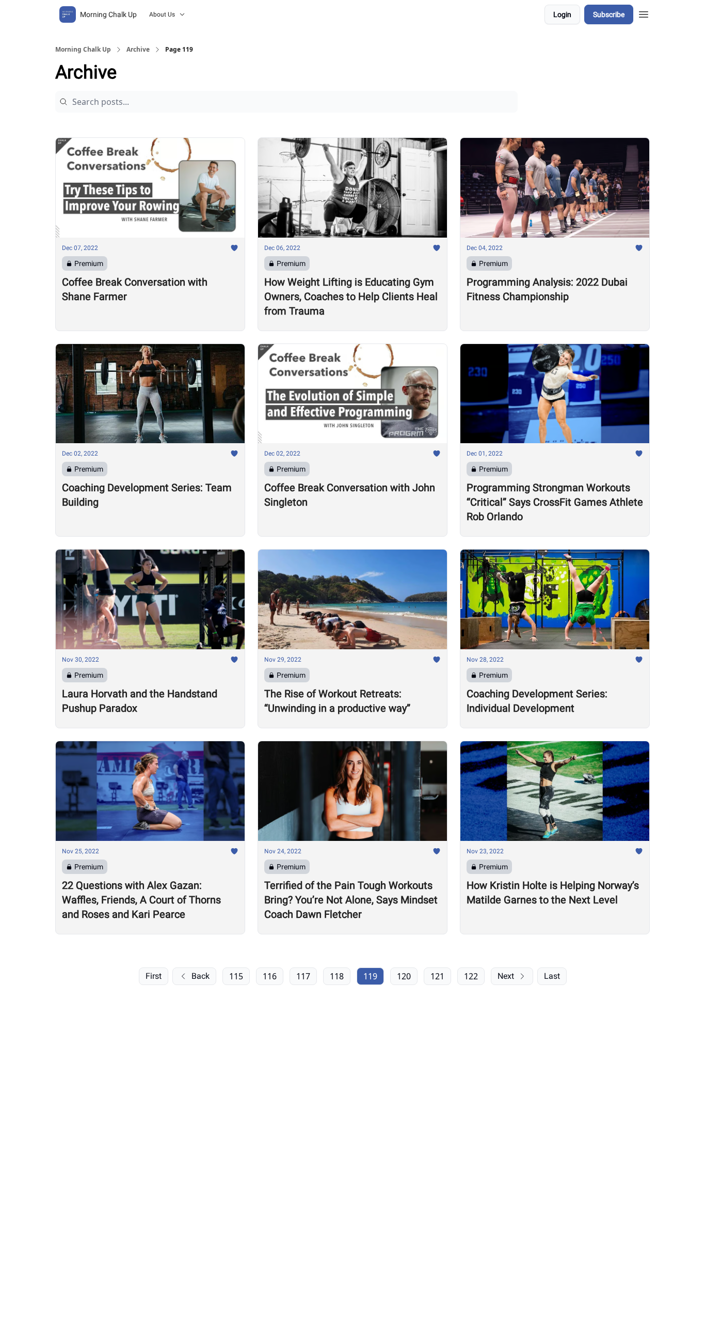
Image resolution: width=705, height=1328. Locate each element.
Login (562, 14)
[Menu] (643, 13)
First (154, 976)
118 (337, 976)
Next (506, 976)
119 (370, 976)
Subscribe (608, 14)
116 (270, 976)
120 (404, 976)
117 (303, 976)
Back (200, 976)
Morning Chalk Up (83, 49)
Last (552, 976)
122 (471, 976)
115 (236, 976)
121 (437, 976)
